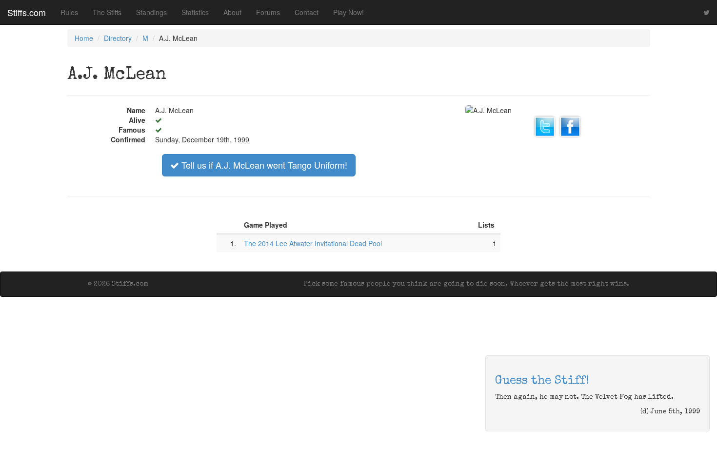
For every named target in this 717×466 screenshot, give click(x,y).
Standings (151, 12)
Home (84, 38)
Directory (118, 38)
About (232, 12)
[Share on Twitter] (545, 125)
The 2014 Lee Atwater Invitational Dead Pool (313, 243)
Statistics (195, 12)
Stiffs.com (26, 12)
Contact (307, 12)
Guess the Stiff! (542, 381)
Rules (69, 12)
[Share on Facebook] (570, 125)
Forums (268, 12)
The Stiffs (107, 12)
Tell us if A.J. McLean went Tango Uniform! (263, 164)
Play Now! (348, 12)
